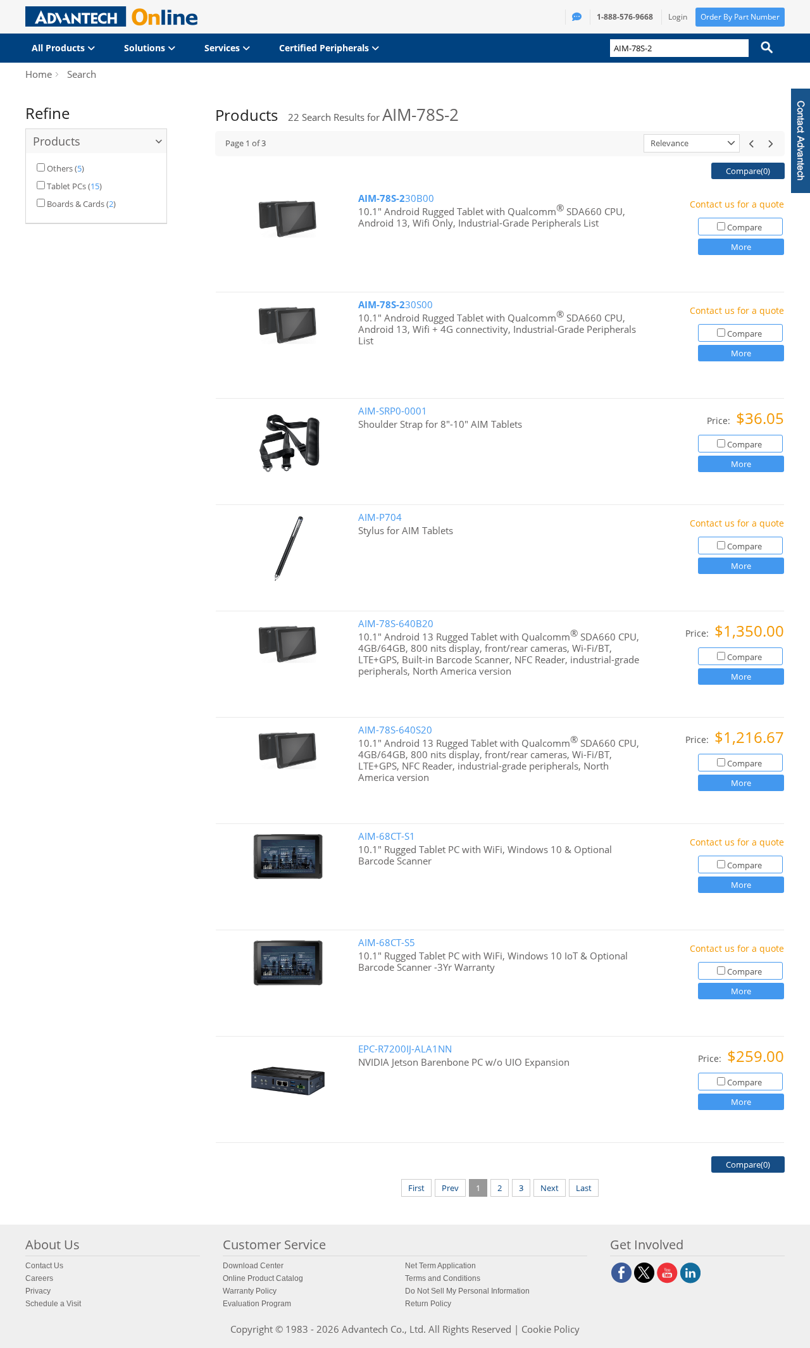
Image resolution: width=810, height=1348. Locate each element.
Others (60, 168)
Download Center (253, 1265)
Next (549, 1188)
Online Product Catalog (263, 1278)
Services (223, 48)
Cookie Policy (550, 1329)
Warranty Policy (250, 1291)
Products (56, 141)
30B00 (396, 198)
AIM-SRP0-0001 (392, 411)
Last (584, 1188)
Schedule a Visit (53, 1303)
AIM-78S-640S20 (395, 730)
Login (677, 16)
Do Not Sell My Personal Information (467, 1291)
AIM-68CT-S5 (386, 943)
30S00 (395, 305)
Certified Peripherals (325, 48)
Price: (720, 421)
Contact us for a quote (737, 204)
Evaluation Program (257, 1303)
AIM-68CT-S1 (386, 836)
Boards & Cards (75, 203)
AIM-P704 (380, 517)
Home (38, 74)
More (741, 247)
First (416, 1188)
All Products (59, 48)
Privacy (38, 1291)
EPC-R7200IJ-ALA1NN (405, 1049)
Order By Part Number (740, 16)
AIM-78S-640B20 (395, 624)
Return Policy (428, 1303)
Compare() (748, 171)
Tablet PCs (66, 186)
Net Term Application (440, 1265)
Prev (450, 1188)
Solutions (146, 48)
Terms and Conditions (442, 1278)
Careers (39, 1278)
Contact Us (44, 1265)
